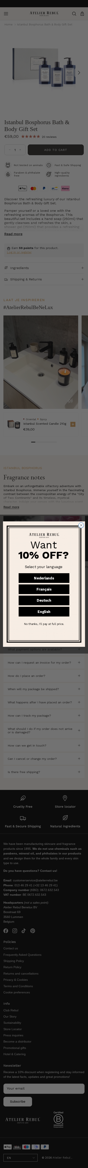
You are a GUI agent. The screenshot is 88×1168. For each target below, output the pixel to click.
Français (44, 589)
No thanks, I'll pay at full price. (44, 623)
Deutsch (44, 600)
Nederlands (44, 578)
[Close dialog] (81, 525)
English (44, 612)
